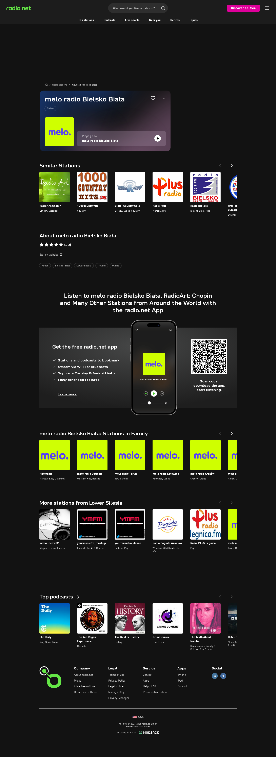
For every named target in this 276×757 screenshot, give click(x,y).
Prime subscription (155, 692)
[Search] (163, 8)
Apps (146, 680)
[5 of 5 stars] (61, 244)
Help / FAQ (149, 686)
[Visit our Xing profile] (223, 676)
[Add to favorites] (153, 98)
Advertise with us (84, 686)
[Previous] (220, 164)
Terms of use (116, 674)
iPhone (181, 674)
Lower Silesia (83, 266)
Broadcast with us (85, 692)
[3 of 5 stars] (51, 244)
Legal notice (115, 686)
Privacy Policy (116, 680)
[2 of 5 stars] (46, 244)
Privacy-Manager (118, 698)
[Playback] (157, 138)
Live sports (132, 20)
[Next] (232, 164)
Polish (44, 266)
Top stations (86, 20)
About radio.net (83, 674)
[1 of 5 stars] (41, 244)
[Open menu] (267, 8)
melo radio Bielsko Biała (100, 141)
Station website (48, 254)
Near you (155, 20)
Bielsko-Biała (62, 266)
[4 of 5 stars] (56, 244)
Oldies (50, 109)
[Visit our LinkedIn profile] (214, 676)
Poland (102, 266)
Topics (193, 20)
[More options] (163, 98)
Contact (148, 674)
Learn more (67, 394)
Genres (175, 20)
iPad (180, 680)
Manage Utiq (116, 692)
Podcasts (109, 20)
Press (77, 680)
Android (182, 686)
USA (140, 717)
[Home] (46, 84)
